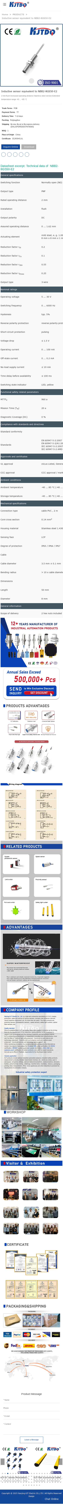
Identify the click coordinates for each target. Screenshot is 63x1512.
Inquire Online (10, 147)
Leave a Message (31, 1440)
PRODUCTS (19, 14)
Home (5, 14)
